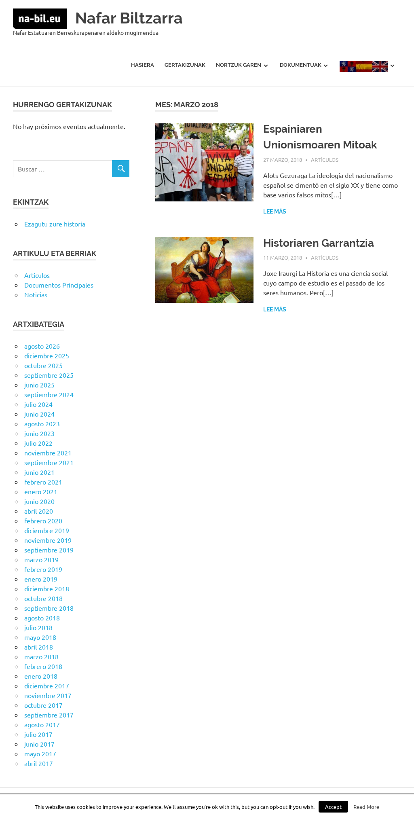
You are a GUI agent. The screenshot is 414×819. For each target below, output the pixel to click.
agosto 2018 (42, 618)
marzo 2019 (41, 559)
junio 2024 (39, 414)
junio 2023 (39, 433)
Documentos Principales (58, 285)
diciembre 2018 (46, 588)
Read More (366, 806)
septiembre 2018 (49, 608)
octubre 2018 (43, 598)
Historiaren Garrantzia (318, 243)
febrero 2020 (43, 520)
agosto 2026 (42, 346)
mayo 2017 (40, 753)
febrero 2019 (43, 569)
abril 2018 (38, 647)
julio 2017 (38, 734)
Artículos (324, 159)
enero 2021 (40, 491)
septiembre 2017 (49, 715)
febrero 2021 (43, 482)
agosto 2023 (42, 423)
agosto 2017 (42, 724)
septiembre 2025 (49, 375)
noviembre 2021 (48, 453)
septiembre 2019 (49, 550)
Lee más (274, 211)
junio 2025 (39, 385)
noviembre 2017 (48, 695)
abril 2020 (38, 511)
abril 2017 (38, 763)
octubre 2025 (43, 365)
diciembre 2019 (46, 530)
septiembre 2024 (49, 394)
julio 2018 (38, 627)
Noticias (35, 294)
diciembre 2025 (46, 355)
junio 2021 (39, 472)
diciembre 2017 (46, 685)
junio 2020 (39, 501)
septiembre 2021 (49, 462)
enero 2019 (40, 579)
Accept (333, 806)
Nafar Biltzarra (129, 18)
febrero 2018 (43, 666)
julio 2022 (38, 443)
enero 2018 (40, 676)
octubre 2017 (43, 705)
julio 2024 (38, 404)
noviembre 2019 (48, 540)
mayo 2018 (40, 637)
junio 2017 (39, 744)
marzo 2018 (41, 656)
